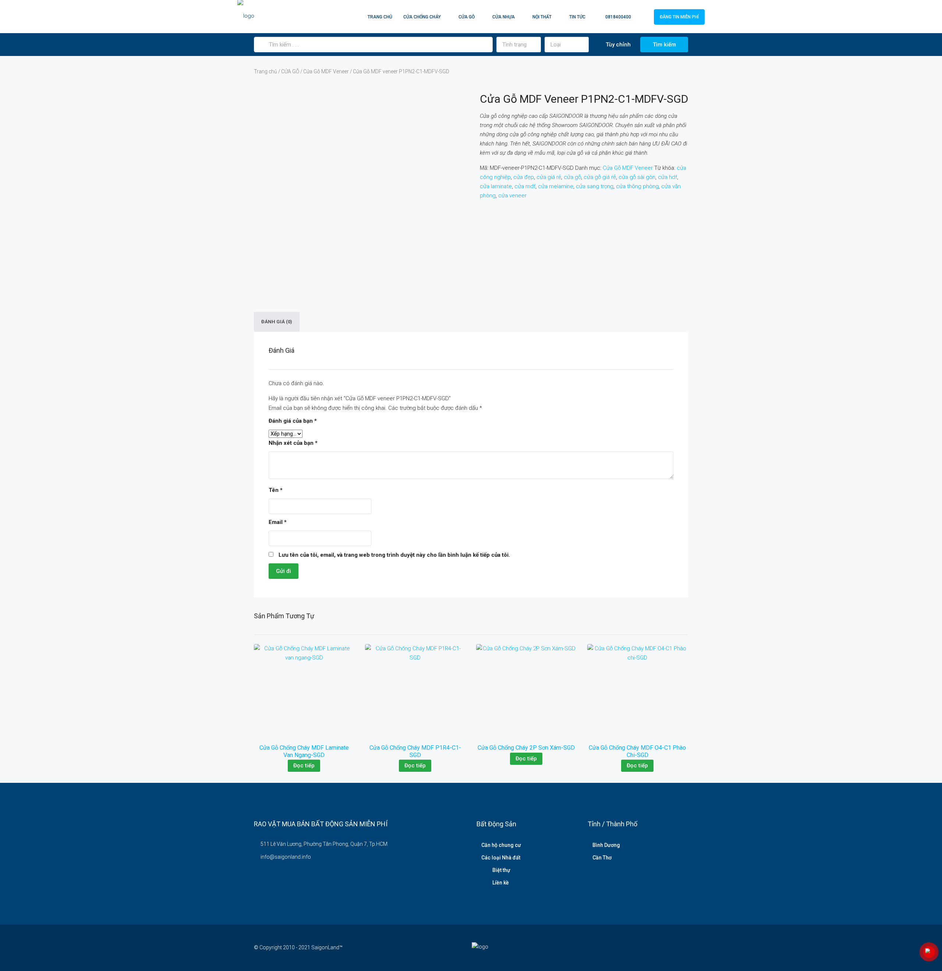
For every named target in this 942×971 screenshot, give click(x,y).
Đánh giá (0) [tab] (276, 321)
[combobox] (518, 44)
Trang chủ (380, 17)
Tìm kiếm (664, 44)
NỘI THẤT (542, 17)
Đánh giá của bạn (293, 421)
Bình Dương (606, 845)
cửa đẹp (523, 177)
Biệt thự (501, 870)
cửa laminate (496, 186)
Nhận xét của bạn (293, 443)
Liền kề (500, 883)
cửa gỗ (572, 177)
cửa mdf (524, 186)
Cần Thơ (602, 858)
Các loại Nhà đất (500, 858)
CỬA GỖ (466, 17)
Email (278, 522)
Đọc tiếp (304, 765)
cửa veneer (512, 195)
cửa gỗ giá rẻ (600, 177)
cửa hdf (667, 177)
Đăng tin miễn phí (679, 17)
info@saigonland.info (286, 857)
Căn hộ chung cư (501, 845)
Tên (276, 490)
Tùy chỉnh (617, 44)
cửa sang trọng (594, 186)
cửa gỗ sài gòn (637, 177)
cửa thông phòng (637, 186)
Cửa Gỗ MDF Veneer (326, 71)
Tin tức (577, 17)
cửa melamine (555, 186)
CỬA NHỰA (503, 17)
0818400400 (617, 17)
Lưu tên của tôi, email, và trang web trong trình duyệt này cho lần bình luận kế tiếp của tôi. (394, 555)
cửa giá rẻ (548, 177)
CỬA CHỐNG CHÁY (422, 17)
